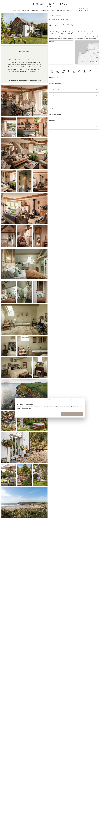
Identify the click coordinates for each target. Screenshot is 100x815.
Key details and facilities (55, 90)
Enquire (73, 67)
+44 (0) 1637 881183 (83, 8)
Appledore (59, 19)
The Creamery (55, 15)
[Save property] (96, 16)
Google (27, 80)
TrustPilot (21, 80)
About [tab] (73, 399)
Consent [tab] (27, 399)
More (95, 71)
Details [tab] (50, 399)
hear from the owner (36, 80)
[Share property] (98, 15)
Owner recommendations (55, 114)
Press (50, 126)
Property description (54, 77)
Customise (50, 414)
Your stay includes (53, 96)
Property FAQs (52, 120)
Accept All (72, 414)
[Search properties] (79, 10)
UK (68, 19)
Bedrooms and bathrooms (55, 83)
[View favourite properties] (76, 10)
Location (51, 102)
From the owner (52, 108)
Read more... (94, 38)
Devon (64, 19)
